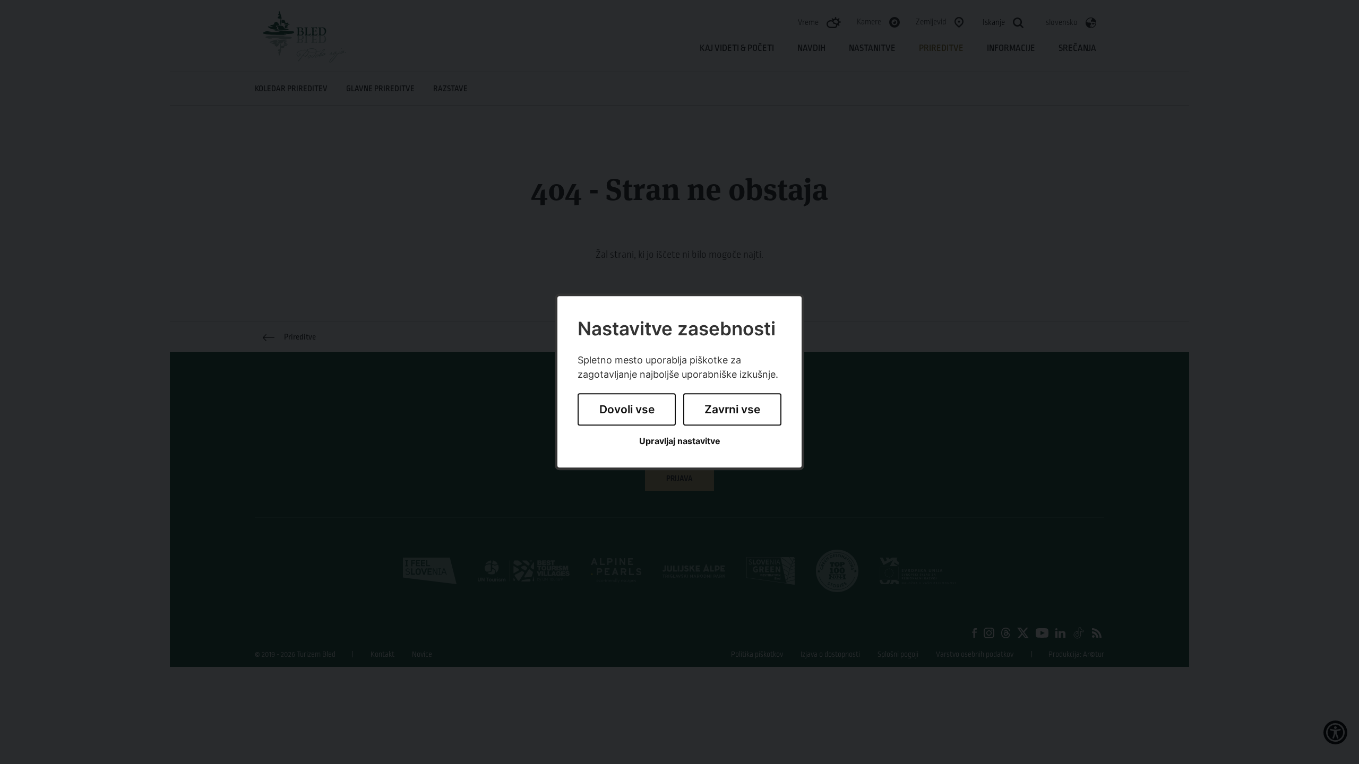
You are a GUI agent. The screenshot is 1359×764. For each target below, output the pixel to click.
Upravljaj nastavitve (679, 441)
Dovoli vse (627, 409)
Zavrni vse (732, 409)
